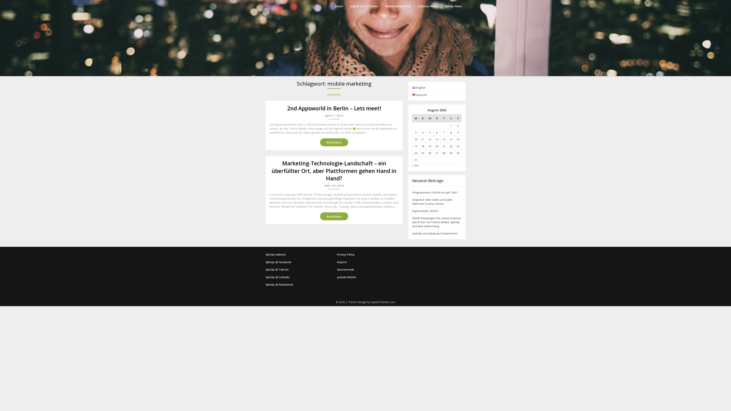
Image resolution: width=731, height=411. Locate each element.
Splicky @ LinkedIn (278, 277)
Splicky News (453, 6)
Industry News (427, 6)
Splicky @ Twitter (277, 269)
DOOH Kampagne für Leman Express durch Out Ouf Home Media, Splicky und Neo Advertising (436, 222)
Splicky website (276, 254)
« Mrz (415, 165)
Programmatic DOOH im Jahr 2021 (435, 192)
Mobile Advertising (398, 6)
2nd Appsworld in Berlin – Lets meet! (334, 108)
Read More (334, 142)
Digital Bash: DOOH (425, 211)
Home (339, 6)
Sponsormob (345, 269)
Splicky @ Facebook (278, 262)
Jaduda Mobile (346, 277)
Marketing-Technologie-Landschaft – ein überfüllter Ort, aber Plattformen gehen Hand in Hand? (334, 171)
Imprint (342, 262)
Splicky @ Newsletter (279, 284)
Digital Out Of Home (364, 6)
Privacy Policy (346, 254)
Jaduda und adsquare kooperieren (435, 233)
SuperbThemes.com (382, 302)
